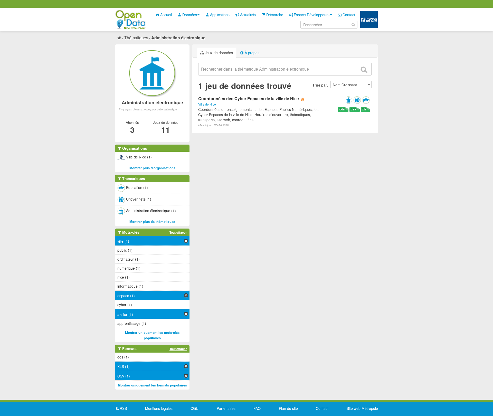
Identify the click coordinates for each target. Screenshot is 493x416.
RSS (123, 408)
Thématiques (136, 38)
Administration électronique (178, 38)
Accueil (165, 14)
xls (364, 109)
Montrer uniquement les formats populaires (152, 385)
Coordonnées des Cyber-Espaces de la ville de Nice (248, 98)
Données (189, 14)
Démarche (274, 14)
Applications (219, 14)
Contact (348, 14)
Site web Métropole (362, 408)
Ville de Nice (207, 104)
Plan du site (288, 408)
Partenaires (226, 408)
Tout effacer (178, 232)
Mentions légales (159, 408)
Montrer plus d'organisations (152, 167)
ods (342, 109)
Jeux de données (218, 52)
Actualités (247, 14)
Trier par (319, 85)
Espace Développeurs (311, 14)
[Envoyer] (364, 70)
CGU (194, 408)
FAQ (257, 408)
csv (353, 109)
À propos (251, 52)
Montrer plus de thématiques (152, 221)
